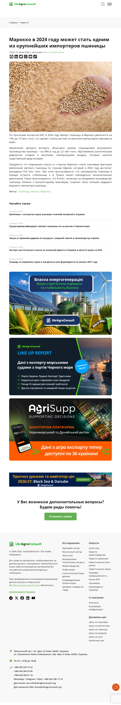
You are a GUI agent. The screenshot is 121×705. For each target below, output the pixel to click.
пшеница (24, 191)
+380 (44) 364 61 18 (23, 675)
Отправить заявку (60, 516)
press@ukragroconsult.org (48, 687)
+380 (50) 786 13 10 (53, 679)
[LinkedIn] (28, 598)
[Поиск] (103, 4)
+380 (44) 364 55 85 (23, 671)
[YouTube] (33, 597)
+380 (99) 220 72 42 (23, 667)
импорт (35, 191)
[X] (16, 598)
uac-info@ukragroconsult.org (41, 683)
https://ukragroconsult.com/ (26, 585)
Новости (24, 22)
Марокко (46, 191)
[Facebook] (22, 598)
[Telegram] (11, 598)
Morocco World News (53, 52)
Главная (13, 22)
